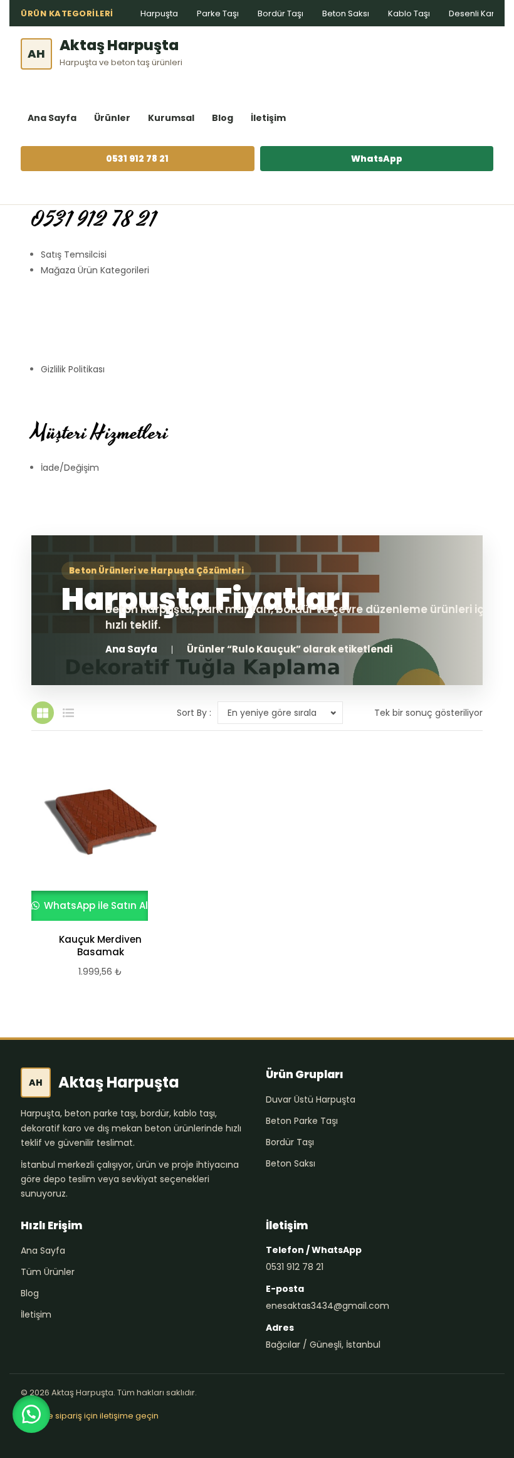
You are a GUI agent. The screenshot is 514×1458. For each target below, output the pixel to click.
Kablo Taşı (409, 13)
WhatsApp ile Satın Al (94, 905)
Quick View (94, 836)
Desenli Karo (474, 13)
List (68, 712)
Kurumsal (171, 118)
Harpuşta (159, 13)
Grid (42, 712)
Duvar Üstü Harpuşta (310, 1099)
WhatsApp (376, 158)
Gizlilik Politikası (73, 369)
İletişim (268, 118)
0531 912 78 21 (137, 158)
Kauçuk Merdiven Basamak (100, 945)
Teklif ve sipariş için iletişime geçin (90, 1416)
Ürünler (112, 118)
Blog (222, 118)
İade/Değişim (70, 467)
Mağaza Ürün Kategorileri (95, 270)
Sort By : (194, 712)
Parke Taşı (218, 13)
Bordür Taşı (280, 13)
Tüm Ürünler (48, 1272)
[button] (31, 1414)
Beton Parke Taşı (302, 1120)
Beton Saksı (345, 13)
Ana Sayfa (52, 118)
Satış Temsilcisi (74, 254)
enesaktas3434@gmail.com (327, 1305)
